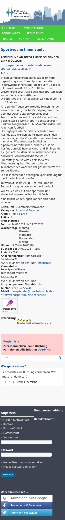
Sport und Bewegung (28, 210)
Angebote (9, 28)
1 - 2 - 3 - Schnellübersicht (21, 382)
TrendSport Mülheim (13, 269)
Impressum (10, 437)
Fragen (7, 39)
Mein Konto (45, 39)
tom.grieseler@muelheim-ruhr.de (31, 291)
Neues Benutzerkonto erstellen (23, 462)
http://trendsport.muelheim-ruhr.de (23, 295)
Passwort (8, 450)
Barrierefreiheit (13, 428)
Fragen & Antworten (16, 420)
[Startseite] (32, 12)
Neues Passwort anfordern (20, 466)
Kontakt (25, 39)
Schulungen (11, 33)
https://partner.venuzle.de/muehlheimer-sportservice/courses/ (26, 67)
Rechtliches (35, 33)
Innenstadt (44, 263)
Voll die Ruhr (34, 28)
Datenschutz (11, 433)
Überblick (44, 349)
